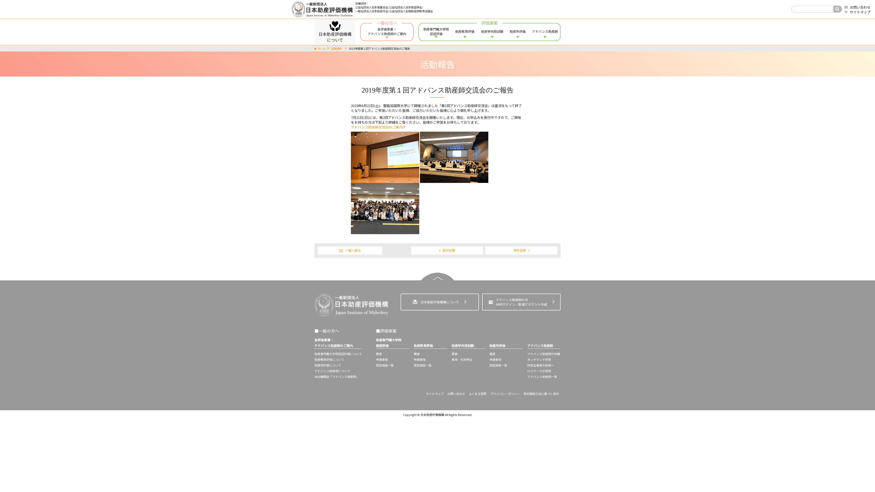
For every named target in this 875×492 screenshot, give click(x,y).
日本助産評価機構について (335, 37)
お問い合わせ (860, 7)
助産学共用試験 (492, 31)
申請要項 (382, 359)
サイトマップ (860, 12)
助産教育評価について (329, 359)
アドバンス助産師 (545, 31)
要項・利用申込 (462, 359)
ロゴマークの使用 (539, 371)
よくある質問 (477, 394)
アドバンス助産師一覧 (542, 376)
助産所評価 (518, 31)
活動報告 (336, 48)
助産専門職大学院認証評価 (436, 31)
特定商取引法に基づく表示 (541, 394)
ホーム (322, 48)
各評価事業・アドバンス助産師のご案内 (387, 29)
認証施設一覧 (385, 365)
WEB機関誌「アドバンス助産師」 (336, 376)
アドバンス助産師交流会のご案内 (376, 127)
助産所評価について (327, 365)
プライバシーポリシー (505, 394)
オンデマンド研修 (539, 359)
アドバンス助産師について (332, 371)
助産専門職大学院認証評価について (338, 354)
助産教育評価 (464, 31)
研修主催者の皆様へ (540, 365)
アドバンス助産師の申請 (543, 354)
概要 (379, 354)
